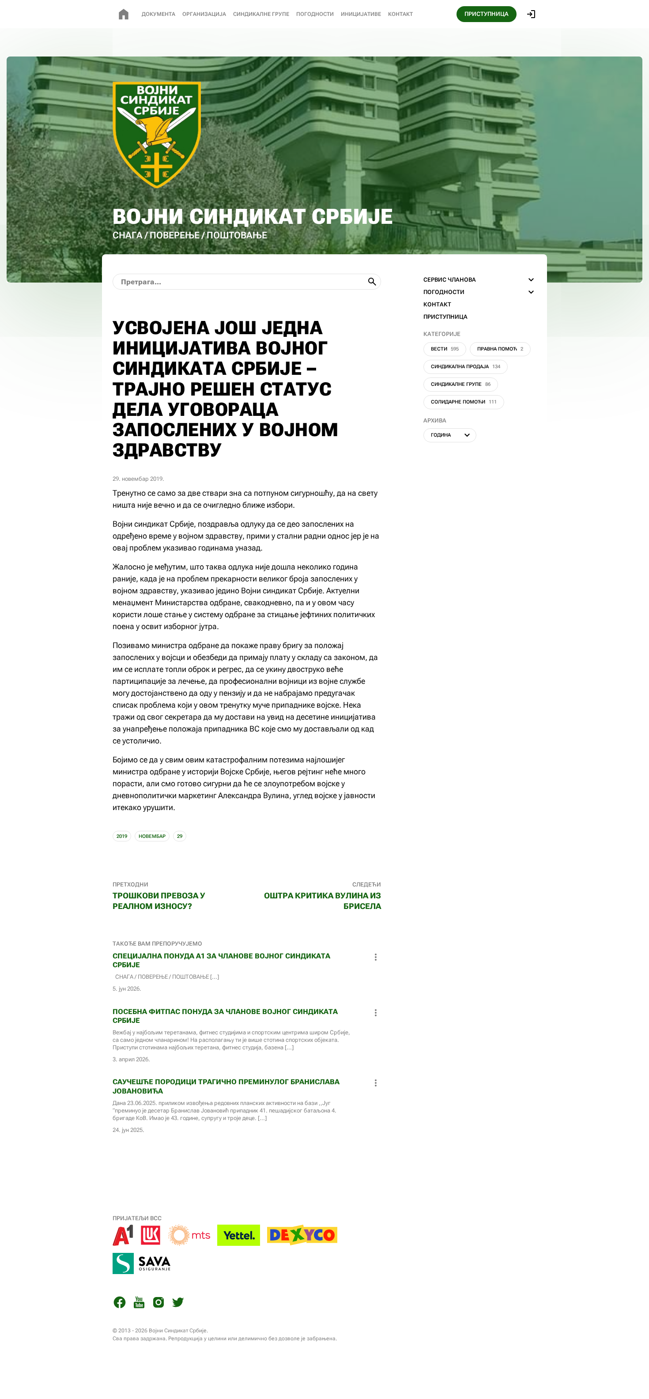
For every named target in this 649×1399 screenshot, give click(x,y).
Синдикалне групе (461, 384)
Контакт (400, 14)
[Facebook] (120, 1303)
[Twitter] (178, 1303)
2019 (122, 836)
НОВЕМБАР (152, 836)
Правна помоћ (500, 349)
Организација (204, 14)
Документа (158, 14)
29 (179, 836)
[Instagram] (158, 1303)
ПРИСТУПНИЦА (486, 14)
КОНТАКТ (437, 304)
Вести (445, 349)
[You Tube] (139, 1303)
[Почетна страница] (124, 14)
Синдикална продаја (465, 367)
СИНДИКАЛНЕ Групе (261, 14)
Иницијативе (361, 14)
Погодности (315, 14)
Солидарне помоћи (464, 402)
